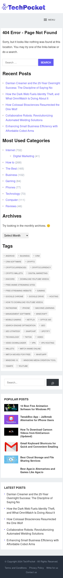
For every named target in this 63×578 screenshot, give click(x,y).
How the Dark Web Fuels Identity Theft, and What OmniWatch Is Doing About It (31, 510)
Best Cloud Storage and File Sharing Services (37, 459)
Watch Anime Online (30, 348)
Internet (10, 150)
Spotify (45, 331)
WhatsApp (41, 354)
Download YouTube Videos (34, 278)
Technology (13, 194)
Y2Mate (9, 365)
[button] (49, 20)
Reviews (11, 206)
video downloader (16, 342)
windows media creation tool (39, 360)
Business (11, 175)
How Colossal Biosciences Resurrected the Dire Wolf (31, 521)
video (40, 336)
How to (10, 162)
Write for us (52, 567)
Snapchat (31, 331)
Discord (10, 278)
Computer (12, 200)
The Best (11, 168)
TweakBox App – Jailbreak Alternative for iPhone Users (37, 418)
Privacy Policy (36, 567)
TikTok (28, 336)
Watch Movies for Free (18, 354)
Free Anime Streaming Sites (20, 284)
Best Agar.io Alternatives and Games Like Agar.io (37, 470)
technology (12, 336)
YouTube (23, 365)
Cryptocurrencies (16, 267)
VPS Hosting (47, 342)
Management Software (18, 313)
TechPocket (29, 561)
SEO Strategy (13, 331)
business (25, 255)
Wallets (10, 348)
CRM (37, 255)
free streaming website (18, 290)
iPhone (26, 307)
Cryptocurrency (41, 267)
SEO (43, 325)
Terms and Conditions (16, 567)
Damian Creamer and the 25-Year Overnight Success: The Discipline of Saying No (29, 498)
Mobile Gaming (13, 319)
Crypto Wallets (14, 273)
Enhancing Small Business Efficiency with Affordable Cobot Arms (33, 542)
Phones (10, 187)
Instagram (11, 307)
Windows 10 (12, 360)
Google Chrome (14, 296)
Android (10, 255)
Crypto (31, 261)
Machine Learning (44, 307)
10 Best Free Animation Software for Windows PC (35, 407)
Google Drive (36, 296)
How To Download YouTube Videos (24, 302)
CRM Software (13, 261)
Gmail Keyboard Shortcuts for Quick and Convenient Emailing (39, 444)
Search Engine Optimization (21, 325)
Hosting (53, 296)
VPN (34, 342)
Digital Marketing (23, 156)
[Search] (53, 382)
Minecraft (41, 313)
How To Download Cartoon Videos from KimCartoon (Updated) (36, 433)
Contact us (31, 572)
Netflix (31, 319)
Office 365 (45, 319)
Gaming (10, 181)
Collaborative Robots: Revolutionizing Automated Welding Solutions (30, 531)
